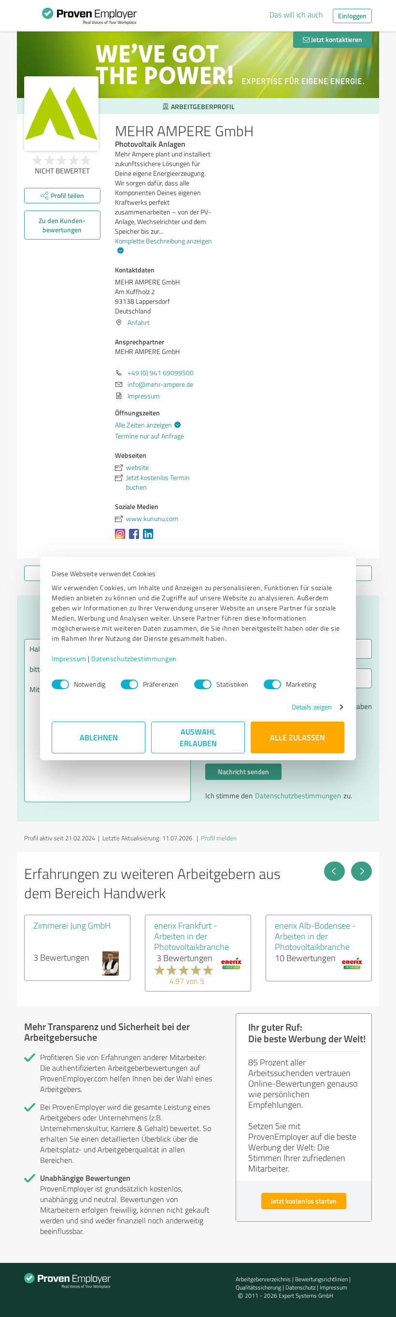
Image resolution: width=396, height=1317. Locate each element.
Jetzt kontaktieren (336, 39)
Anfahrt (138, 322)
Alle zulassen (297, 737)
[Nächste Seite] (361, 871)
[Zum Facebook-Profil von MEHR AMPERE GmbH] (136, 538)
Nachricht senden (243, 771)
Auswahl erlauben (198, 737)
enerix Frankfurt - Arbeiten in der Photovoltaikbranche (191, 936)
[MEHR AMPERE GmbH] (61, 113)
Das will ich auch (296, 14)
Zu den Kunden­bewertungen (62, 225)
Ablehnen (99, 737)
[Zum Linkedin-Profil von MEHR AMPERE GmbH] (150, 538)
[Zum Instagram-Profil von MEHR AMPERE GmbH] (122, 538)
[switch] (129, 684)
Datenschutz (300, 1287)
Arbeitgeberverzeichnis (263, 1279)
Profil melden (219, 838)
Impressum (69, 658)
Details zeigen (312, 706)
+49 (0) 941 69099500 (160, 372)
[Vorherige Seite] (334, 871)
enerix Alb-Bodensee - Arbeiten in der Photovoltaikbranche (315, 936)
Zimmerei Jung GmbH (72, 925)
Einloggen (352, 15)
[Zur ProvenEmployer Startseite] (89, 18)
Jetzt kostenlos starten (304, 1200)
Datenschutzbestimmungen (134, 658)
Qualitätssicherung (258, 1287)
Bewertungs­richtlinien (321, 1279)
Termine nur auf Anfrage (149, 435)
